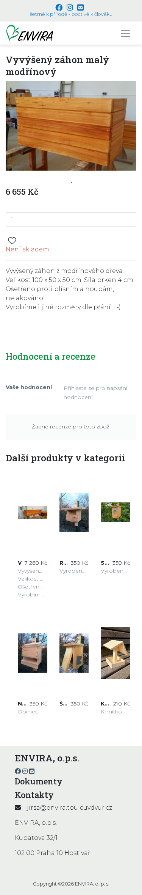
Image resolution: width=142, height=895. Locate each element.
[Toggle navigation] (125, 33)
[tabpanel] (71, 125)
